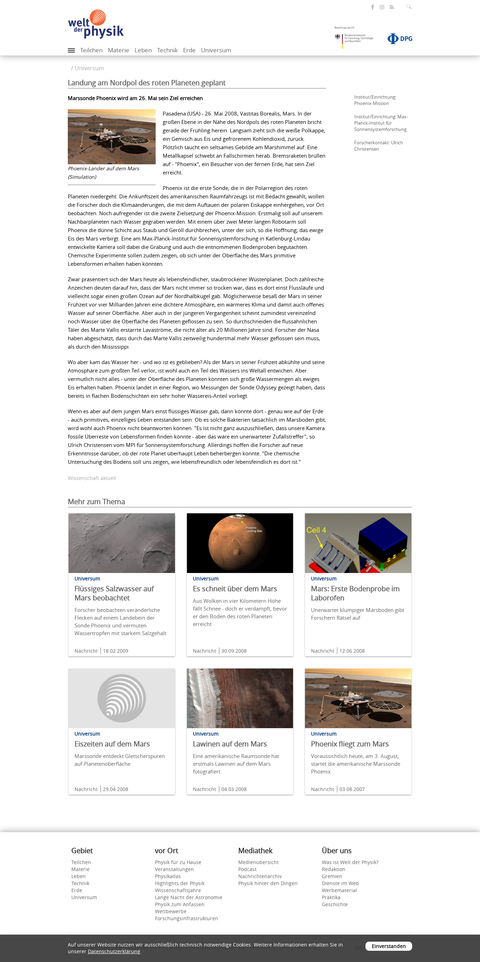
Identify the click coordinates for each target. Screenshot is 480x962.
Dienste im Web (340, 883)
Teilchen (91, 50)
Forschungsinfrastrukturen (186, 918)
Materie (118, 50)
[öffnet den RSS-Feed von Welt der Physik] (392, 7)
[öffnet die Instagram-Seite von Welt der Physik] (382, 7)
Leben (143, 50)
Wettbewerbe (171, 911)
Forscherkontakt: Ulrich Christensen (378, 145)
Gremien (332, 876)
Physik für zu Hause (178, 862)
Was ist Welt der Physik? (350, 862)
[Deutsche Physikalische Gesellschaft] (396, 40)
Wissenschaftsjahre (178, 890)
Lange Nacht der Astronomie (188, 897)
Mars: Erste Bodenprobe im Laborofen (355, 593)
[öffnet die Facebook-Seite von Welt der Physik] (372, 7)
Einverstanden (389, 946)
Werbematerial (339, 890)
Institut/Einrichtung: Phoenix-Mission (375, 100)
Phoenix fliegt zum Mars (350, 744)
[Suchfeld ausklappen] (410, 6)
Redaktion (333, 869)
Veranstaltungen (174, 869)
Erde (189, 50)
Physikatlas (168, 876)
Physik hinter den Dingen (268, 883)
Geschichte (335, 904)
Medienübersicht (258, 862)
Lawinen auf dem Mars (230, 744)
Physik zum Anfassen (180, 904)
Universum (216, 50)
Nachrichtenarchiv (260, 876)
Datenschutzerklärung (114, 951)
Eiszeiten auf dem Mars (112, 744)
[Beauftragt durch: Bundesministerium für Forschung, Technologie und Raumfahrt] (357, 40)
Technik (167, 50)
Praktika (331, 897)
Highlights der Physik (180, 883)
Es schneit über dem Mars (235, 588)
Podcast (247, 869)
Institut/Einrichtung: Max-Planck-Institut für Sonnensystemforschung (381, 122)
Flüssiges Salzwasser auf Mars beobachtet (114, 593)
